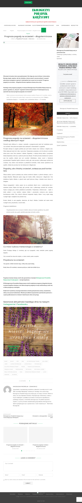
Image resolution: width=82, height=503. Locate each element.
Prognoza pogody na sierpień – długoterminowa (15, 445)
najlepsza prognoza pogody (11, 366)
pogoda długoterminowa (34, 366)
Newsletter (74, 25)
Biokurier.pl (69, 494)
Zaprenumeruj (65, 25)
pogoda (23, 366)
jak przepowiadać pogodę (33, 361)
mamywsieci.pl (60, 494)
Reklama (27, 494)
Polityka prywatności (38, 494)
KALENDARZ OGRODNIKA (24, 25)
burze (5, 361)
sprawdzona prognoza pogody (32, 372)
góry (17, 361)
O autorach (59, 133)
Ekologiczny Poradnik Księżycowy (69, 108)
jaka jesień (45, 361)
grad (23, 361)
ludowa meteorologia (15, 364)
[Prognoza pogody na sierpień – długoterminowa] (15, 435)
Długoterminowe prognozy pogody (43, 25)
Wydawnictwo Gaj (23, 496)
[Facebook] (38, 5)
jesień (5, 364)
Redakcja (20, 494)
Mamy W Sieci (41, 496)
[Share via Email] (37, 380)
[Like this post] (30, 380)
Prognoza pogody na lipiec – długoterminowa (41, 445)
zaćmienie (14, 374)
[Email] (43, 5)
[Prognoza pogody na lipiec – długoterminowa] (41, 435)
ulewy (44, 372)
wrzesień (6, 374)
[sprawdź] (59, 58)
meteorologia (38, 364)
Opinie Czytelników (62, 145)
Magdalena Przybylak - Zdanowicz (25, 38)
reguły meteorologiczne (10, 372)
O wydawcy (60, 130)
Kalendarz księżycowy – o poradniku (66, 126)
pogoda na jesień (8, 369)
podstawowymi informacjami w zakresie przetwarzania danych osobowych (68, 96)
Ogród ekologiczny (10, 25)
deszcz (12, 361)
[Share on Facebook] (32, 380)
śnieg (21, 372)
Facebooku (22, 304)
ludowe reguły (28, 364)
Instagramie (9, 304)
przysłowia (28, 369)
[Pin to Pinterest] (35, 380)
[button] (34, 2)
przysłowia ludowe (39, 369)
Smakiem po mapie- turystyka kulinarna (57, 496)
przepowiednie (19, 369)
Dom (57, 25)
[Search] (42, 30)
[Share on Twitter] (34, 380)
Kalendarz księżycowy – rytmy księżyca (67, 118)
